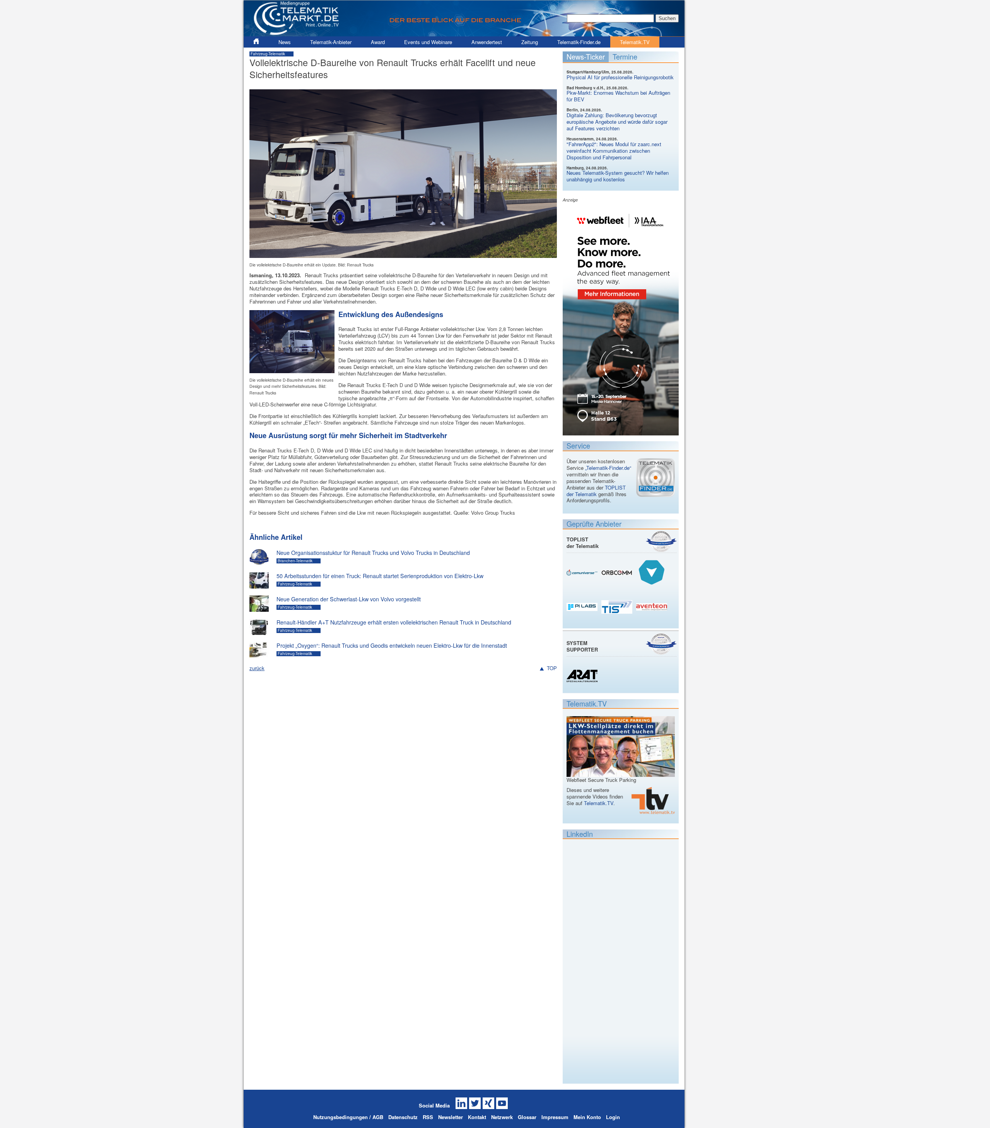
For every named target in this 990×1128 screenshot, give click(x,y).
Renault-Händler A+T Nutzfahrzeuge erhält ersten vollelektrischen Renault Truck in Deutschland (394, 622)
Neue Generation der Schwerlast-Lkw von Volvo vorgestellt (349, 599)
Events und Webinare (428, 42)
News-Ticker (586, 56)
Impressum (554, 1117)
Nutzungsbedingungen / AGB (348, 1117)
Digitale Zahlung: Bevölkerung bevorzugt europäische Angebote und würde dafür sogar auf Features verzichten (617, 121)
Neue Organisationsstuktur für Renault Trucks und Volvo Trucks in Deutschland (373, 552)
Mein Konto (587, 1117)
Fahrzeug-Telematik (268, 53)
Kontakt (477, 1117)
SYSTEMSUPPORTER (582, 646)
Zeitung (529, 42)
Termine (625, 56)
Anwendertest (486, 42)
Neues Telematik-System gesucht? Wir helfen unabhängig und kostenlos (618, 176)
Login (613, 1117)
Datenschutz (403, 1117)
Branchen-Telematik (295, 560)
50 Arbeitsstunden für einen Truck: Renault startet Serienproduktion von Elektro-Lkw (380, 576)
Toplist (661, 541)
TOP (552, 668)
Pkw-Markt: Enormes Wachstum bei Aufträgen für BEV (618, 96)
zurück (257, 668)
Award (378, 42)
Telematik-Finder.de (579, 42)
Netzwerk (502, 1117)
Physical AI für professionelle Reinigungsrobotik (620, 77)
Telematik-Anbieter (331, 42)
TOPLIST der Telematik (596, 491)
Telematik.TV (635, 42)
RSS (428, 1117)
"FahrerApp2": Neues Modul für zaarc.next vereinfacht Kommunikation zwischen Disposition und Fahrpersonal (614, 150)
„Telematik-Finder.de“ (608, 467)
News (284, 42)
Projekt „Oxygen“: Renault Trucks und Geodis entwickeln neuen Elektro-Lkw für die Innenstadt (392, 645)
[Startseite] (464, 33)
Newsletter (450, 1117)
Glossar (527, 1117)
